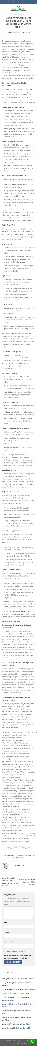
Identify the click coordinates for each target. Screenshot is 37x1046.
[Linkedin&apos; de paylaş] (27, 847)
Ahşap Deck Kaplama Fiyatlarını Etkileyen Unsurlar (16, 984)
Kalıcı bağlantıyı (30, 855)
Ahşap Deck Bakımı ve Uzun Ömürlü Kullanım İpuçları (18, 1005)
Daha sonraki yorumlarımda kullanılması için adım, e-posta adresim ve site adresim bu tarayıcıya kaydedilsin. (17, 955)
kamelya (24, 611)
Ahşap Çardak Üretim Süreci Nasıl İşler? (15, 993)
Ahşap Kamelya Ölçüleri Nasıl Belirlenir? (16, 1028)
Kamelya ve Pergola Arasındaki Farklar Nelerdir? (18, 989)
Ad (5, 922)
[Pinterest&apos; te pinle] (24, 847)
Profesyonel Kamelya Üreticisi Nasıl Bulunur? (17, 979)
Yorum (6, 905)
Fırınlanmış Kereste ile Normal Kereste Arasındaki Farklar (15, 998)
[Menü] (3, 7)
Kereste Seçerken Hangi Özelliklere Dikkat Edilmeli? (27, 881)
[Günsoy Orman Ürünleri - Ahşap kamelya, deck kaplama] (18, 7)
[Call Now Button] (32, 1041)
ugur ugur (10, 32)
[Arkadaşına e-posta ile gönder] (20, 847)
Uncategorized (18, 15)
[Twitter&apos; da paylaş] (16, 847)
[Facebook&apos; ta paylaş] (13, 847)
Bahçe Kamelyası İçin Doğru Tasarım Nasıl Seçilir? (16, 1012)
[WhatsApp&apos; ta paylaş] (9, 847)
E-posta (7, 932)
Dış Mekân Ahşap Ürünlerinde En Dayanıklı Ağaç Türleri (17, 1018)
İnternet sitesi (8, 942)
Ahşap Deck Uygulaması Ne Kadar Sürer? (16, 1024)
